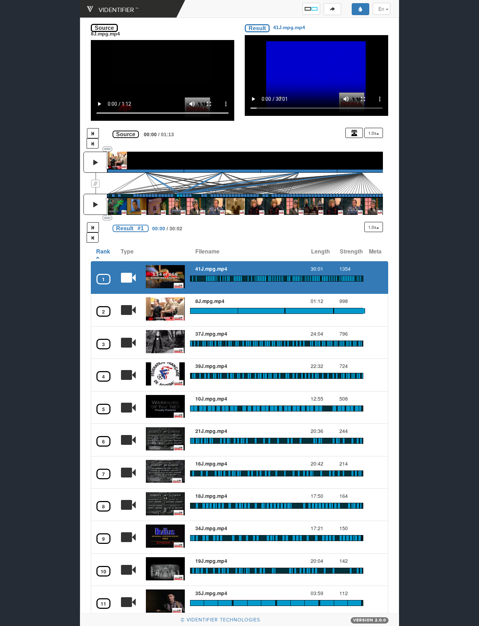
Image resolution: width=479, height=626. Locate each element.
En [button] (382, 8)
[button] (311, 9)
